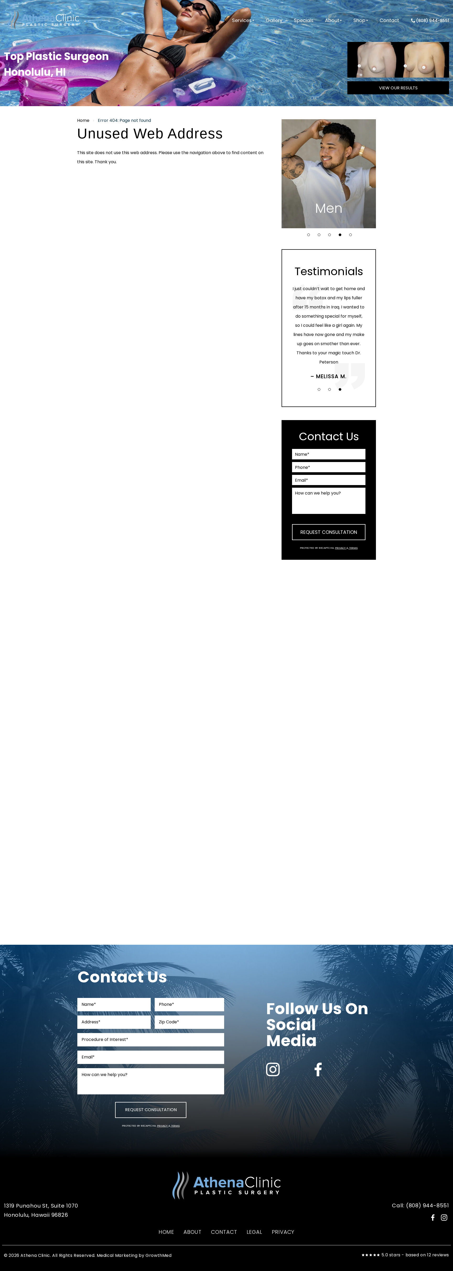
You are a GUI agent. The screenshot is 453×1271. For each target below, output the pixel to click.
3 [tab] (329, 234)
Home (83, 120)
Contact (389, 20)
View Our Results (398, 88)
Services (242, 20)
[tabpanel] (328, 173)
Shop (359, 20)
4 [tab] (340, 234)
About (332, 20)
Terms (353, 548)
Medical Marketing (117, 1255)
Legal (254, 1232)
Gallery (274, 20)
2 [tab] (319, 234)
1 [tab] (308, 234)
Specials (304, 20)
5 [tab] (350, 234)
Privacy (341, 548)
